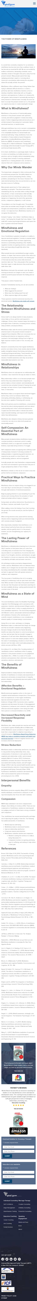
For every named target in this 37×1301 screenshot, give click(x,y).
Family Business (8, 1227)
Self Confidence (8, 1204)
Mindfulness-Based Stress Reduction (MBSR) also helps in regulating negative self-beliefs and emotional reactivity (18, 736)
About (20, 1229)
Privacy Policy (6, 1296)
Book (20, 1226)
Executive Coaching (10, 1216)
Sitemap (4, 1298)
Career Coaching (8, 1220)
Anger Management (9, 1208)
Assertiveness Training (10, 1211)
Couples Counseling (24, 1204)
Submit (7, 1156)
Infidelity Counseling (24, 1208)
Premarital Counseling (24, 1211)
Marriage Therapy (24, 1201)
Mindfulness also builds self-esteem (23, 301)
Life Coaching (8, 1223)
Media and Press (23, 1222)
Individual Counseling (11, 1201)
